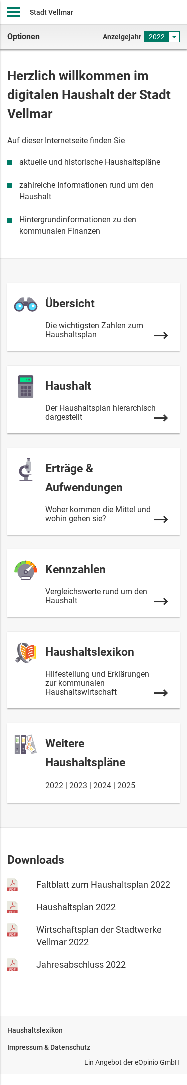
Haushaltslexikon (35, 1030)
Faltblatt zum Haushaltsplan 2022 (103, 884)
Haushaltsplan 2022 (76, 907)
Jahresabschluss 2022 (81, 964)
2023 (78, 785)
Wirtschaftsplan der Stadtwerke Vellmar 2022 (99, 935)
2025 (126, 785)
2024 (102, 785)
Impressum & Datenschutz (48, 1047)
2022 (54, 785)
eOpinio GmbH (157, 1062)
